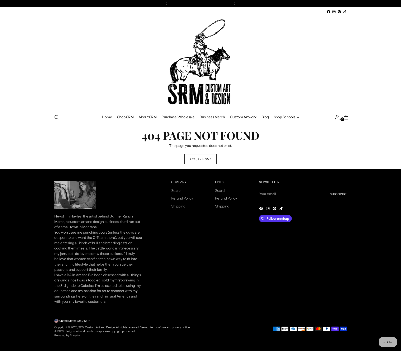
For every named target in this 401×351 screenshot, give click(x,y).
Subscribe (338, 194)
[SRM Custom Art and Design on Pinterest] (339, 12)
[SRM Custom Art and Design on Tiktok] (345, 12)
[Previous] (166, 3)
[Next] (234, 3)
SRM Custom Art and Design (96, 327)
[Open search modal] (56, 117)
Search (177, 190)
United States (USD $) (73, 320)
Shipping (178, 206)
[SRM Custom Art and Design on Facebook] (328, 12)
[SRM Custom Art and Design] (200, 62)
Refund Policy (182, 198)
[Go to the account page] (335, 117)
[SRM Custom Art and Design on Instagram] (334, 12)
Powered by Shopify (67, 335)
